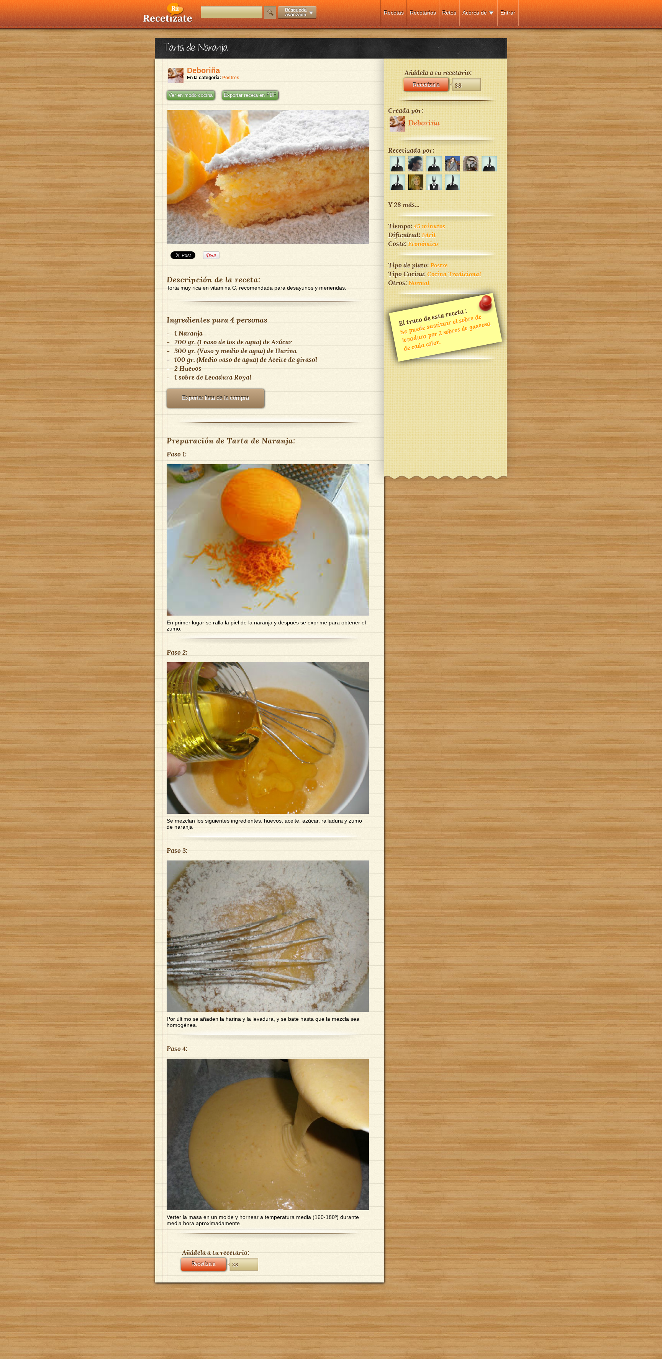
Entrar (507, 13)
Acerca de (474, 13)
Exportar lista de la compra (215, 397)
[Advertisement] (445, 412)
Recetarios (423, 13)
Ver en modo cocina (191, 95)
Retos (449, 13)
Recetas (394, 13)
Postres (230, 77)
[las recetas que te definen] (168, 20)
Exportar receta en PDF (250, 95)
